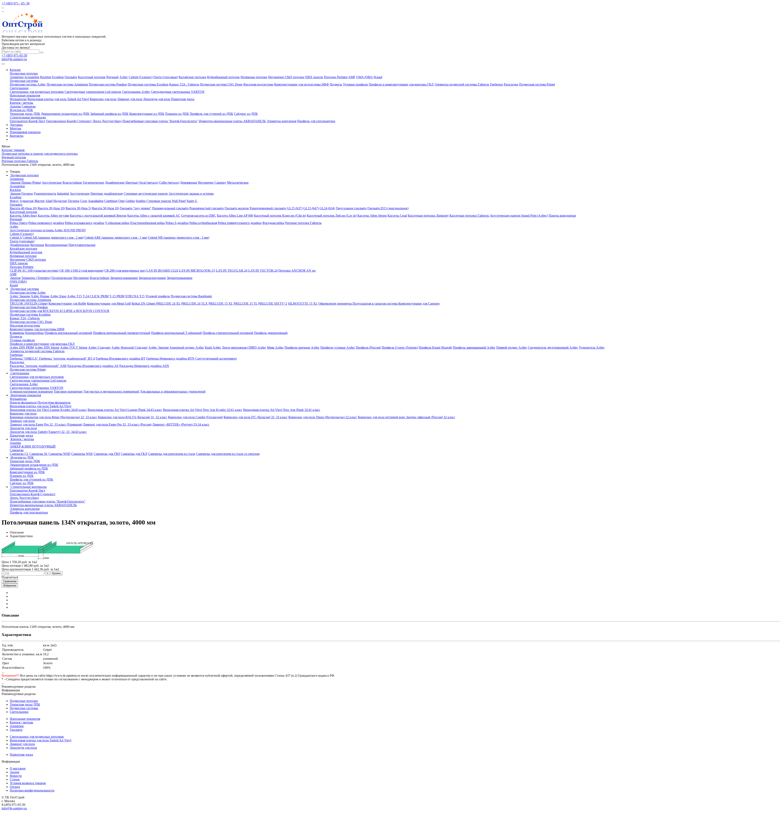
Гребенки (496, 84)
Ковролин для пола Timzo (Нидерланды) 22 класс (322, 417)
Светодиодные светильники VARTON (177, 91)
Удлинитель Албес (592, 347)
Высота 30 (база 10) (51, 208)
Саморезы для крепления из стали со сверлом (227, 454)
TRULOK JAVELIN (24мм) (29, 303)
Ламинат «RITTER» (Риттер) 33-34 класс (180, 424)
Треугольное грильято (351, 208)
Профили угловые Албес (337, 347)
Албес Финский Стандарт (129, 347)
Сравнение (9, 581)
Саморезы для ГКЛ (134, 454)
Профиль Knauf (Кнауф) (435, 347)
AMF (351, 77)
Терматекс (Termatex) (36, 278)
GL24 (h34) (327, 208)
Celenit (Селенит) (141, 77)
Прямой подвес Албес (511, 347)
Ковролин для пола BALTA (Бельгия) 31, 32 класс (132, 417)
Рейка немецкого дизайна (46, 223)
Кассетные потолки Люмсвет (428, 215)
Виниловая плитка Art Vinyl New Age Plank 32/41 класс (281, 410)
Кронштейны (34, 333)
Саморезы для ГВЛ (107, 454)
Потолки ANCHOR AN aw (297, 270)
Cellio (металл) (169, 182)
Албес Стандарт (99, 347)
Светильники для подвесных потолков (37, 91)
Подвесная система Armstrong (67, 84)
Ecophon (58, 77)
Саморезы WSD (59, 454)
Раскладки (511, 84)
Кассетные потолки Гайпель (469, 215)
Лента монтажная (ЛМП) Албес (244, 347)
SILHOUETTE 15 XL (302, 303)
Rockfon (45, 77)
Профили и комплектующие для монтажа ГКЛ (401, 84)
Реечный (112, 77)
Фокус (14, 201)
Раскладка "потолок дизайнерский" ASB (38, 366)
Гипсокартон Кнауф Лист (27, 121)
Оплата (15, 786)
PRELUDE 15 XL (221, 303)
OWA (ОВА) (364, 77)
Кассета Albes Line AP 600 (235, 215)
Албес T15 (74, 296)
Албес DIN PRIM (22, 347)
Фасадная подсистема (258, 84)
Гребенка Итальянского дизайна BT (120, 358)
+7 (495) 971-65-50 (14, 55)
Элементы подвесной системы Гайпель (461, 84)
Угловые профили (355, 84)
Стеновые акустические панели (146, 193)
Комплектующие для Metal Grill (109, 303)
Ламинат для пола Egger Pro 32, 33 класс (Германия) (46, 424)
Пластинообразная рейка (147, 223)
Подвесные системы (24, 80)
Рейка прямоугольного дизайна (239, 223)
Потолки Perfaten (336, 77)
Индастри (60, 201)
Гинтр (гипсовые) (165, 77)
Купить (56, 573)
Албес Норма (40, 296)
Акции (14, 772)
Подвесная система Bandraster (191, 296)
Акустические (52, 182)
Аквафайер (95, 201)
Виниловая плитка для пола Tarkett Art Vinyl (58, 99)
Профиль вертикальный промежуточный (121, 333)
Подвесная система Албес (28, 84)
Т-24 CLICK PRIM (96, 296)
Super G (192, 201)
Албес (123, 77)
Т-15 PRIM (116, 296)
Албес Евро (58, 296)
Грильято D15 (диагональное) (388, 208)
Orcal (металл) (148, 182)
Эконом (15, 182)
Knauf (378, 77)
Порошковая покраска (25, 132)
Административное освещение (31, 391)
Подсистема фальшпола (53, 402)
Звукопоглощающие (124, 278)
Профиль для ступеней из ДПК (211, 113)
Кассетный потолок (91, 77)
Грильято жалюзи (237, 208)
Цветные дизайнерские (106, 193)
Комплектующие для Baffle (67, 303)
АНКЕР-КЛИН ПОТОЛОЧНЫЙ (33, 446)
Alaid (49, 201)
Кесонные (37, 245)
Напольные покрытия (25, 95)
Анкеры (15, 106)
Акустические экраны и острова (191, 193)
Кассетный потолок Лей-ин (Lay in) (332, 215)
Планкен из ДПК (177, 113)
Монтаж (15, 128)
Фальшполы (18, 99)
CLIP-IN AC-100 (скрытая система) (34, 270)
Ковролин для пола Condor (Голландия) (195, 417)
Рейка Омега (18, 223)
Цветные (131, 182)
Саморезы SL (38, 454)
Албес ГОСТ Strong (73, 347)
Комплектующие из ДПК (146, 113)
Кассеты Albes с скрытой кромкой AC (153, 215)
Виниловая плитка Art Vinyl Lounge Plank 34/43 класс (125, 410)
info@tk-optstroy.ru (14, 59)
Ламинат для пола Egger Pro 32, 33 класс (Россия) (117, 424)
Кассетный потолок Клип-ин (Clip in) (280, 215)
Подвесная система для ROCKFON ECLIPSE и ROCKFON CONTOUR (59, 311)
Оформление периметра (335, 303)
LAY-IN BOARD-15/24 (162, 270)
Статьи (15, 779)
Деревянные (188, 182)
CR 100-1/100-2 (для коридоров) (81, 270)
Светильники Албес (136, 91)
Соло (83, 201)
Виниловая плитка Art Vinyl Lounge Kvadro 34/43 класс (48, 410)
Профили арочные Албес (302, 347)
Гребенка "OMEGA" (24, 358)
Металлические (238, 182)
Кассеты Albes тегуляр (53, 215)
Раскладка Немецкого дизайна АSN (144, 366)
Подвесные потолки (24, 73)
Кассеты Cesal (397, 215)
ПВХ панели (314, 77)
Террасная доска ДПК (25, 113)
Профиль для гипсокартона (316, 121)
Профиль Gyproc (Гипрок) (400, 347)
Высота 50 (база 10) (105, 208)
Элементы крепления (281, 121)
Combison (111, 201)
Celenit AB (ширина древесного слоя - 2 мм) (53, 237)
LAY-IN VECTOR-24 (263, 270)
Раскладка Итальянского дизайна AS (93, 366)
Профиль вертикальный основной (68, 333)
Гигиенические (93, 182)
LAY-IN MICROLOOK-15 (197, 270)
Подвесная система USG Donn (221, 84)
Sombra (141, 201)
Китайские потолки (192, 77)
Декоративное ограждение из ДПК (65, 113)
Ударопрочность (45, 193)
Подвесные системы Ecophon (148, 84)
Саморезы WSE (82, 454)
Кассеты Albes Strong (372, 215)
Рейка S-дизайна (177, 223)
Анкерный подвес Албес (186, 347)
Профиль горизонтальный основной (228, 333)
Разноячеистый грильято (206, 208)
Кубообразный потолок (223, 77)
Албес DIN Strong (47, 347)
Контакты (16, 135)
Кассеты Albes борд (23, 215)
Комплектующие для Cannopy (419, 303)
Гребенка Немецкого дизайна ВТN (170, 358)
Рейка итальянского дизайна (84, 223)
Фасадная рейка (273, 223)
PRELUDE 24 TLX (194, 303)
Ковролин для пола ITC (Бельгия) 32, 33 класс (256, 417)
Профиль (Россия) (368, 347)
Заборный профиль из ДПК (109, 113)
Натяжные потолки (254, 77)
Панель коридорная (562, 215)
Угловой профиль (157, 296)
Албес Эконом (20, 296)
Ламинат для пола (129, 99)
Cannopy (220, 182)
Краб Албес (213, 347)
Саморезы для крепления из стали (171, 454)
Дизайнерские (115, 182)
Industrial (63, 193)
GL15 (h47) (311, 208)
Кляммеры (17, 333)
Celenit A (16, 237)
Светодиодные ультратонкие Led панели (93, 91)
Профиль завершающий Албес (474, 347)
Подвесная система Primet (537, 84)
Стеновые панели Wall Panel (166, 201)
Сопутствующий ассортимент (216, 358)
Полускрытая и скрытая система (375, 303)
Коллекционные (56, 245)
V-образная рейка (117, 223)
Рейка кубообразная (203, 223)
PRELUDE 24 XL (168, 303)
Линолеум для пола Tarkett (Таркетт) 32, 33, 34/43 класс (48, 432)
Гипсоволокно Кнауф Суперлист (69, 121)
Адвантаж (27, 201)
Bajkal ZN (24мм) (144, 303)
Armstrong (17, 77)
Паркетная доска (182, 99)
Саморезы (29, 106)
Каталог (15, 69)
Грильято (71, 77)
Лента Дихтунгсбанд (107, 121)
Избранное (9, 585)
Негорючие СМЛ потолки (286, 77)
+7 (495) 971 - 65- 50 (16, 3)
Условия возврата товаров (28, 783)
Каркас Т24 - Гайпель (184, 84)
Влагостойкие (72, 182)
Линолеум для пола (156, 99)
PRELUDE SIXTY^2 (272, 303)
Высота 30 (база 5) (78, 208)
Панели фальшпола (23, 402)
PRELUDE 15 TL (245, 303)
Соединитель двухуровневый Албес (553, 347)
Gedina (130, 201)
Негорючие (206, 182)
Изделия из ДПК (21, 110)
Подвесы (336, 84)
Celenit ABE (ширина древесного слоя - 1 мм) (115, 237)
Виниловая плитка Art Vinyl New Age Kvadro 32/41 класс (202, 410)
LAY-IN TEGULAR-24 (231, 270)
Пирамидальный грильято (170, 208)
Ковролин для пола (103, 99)
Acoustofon (31, 77)
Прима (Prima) (31, 182)
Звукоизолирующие (152, 278)
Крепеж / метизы (21, 102)
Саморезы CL (19, 454)
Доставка (16, 124)
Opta (121, 201)
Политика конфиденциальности (32, 790)
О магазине (18, 768)
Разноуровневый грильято (268, 208)
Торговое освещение (68, 391)
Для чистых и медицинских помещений (111, 391)
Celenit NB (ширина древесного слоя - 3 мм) (178, 237)
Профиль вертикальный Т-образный (176, 333)
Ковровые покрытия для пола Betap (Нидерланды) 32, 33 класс (53, 417)
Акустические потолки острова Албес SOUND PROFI (48, 230)
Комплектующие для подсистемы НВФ (301, 84)
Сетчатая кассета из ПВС (198, 215)
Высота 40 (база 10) (23, 208)
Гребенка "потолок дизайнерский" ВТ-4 (67, 358)
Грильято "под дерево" (135, 208)
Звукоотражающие (179, 278)
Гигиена (27, 193)
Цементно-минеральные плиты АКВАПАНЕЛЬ (232, 121)
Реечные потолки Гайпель (303, 223)
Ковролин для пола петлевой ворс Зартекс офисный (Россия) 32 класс (406, 417)
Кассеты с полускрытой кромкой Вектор (98, 215)
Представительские (82, 245)
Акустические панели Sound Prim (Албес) (519, 215)
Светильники (19, 88)
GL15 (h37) (294, 208)
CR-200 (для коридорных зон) (125, 270)
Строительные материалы (28, 117)
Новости (16, 775)
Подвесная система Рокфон (108, 84)
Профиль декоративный (271, 333)
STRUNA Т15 (135, 296)
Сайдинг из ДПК (246, 113)
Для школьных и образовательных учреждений (172, 391)
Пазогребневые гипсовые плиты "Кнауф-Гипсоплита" (160, 121)
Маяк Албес (275, 347)
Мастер (39, 201)
